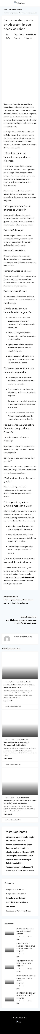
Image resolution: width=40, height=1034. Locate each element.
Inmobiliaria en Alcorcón (31, 36)
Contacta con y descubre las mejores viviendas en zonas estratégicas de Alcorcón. (20, 580)
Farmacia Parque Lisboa (14, 250)
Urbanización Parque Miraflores (18, 911)
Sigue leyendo (8, 701)
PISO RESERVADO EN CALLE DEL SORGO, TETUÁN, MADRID (26, 978)
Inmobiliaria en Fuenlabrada (17, 902)
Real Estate (10, 906)
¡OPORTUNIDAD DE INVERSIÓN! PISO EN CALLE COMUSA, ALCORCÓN (26, 946)
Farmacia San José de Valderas (17, 270)
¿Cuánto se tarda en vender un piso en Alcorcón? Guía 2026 (19, 686)
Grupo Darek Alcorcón (15, 10)
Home (5, 10)
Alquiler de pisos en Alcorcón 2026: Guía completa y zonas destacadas (20, 801)
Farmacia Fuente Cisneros (15, 291)
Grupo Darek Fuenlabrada (16, 894)
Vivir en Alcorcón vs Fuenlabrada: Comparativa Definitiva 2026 (17, 743)
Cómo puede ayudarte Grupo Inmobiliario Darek (18, 504)
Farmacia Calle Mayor (13, 230)
